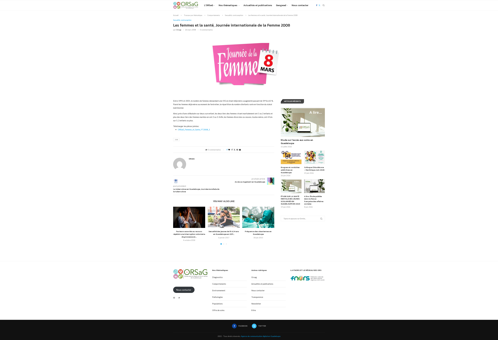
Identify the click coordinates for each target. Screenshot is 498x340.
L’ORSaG (208, 5)
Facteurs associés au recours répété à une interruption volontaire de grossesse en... (189, 234)
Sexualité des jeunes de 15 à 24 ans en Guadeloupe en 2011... (224, 233)
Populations (217, 303)
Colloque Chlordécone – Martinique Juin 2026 (314, 168)
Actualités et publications (257, 5)
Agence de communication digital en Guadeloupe (261, 336)
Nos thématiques (228, 5)
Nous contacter (300, 5)
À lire (253, 310)
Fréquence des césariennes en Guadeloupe (258, 233)
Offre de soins (218, 310)
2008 (176, 139)
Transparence (257, 297)
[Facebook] (316, 5)
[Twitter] (319, 5)
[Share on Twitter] (234, 150)
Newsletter (256, 303)
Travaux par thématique (193, 15)
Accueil (175, 15)
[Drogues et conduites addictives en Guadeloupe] (291, 157)
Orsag (178, 30)
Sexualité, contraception (234, 15)
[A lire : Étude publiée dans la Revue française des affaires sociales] (314, 186)
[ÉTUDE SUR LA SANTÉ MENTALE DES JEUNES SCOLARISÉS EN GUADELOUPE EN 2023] (291, 186)
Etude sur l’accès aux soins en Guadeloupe (297, 141)
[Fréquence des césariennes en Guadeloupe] (258, 217)
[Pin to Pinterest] (237, 150)
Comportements (213, 15)
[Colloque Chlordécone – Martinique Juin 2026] (314, 157)
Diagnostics (217, 277)
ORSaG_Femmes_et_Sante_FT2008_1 (194, 129)
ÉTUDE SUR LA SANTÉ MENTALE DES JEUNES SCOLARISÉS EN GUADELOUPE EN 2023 (290, 200)
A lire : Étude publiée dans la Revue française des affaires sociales (313, 200)
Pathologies (217, 297)
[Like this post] (229, 150)
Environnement (218, 290)
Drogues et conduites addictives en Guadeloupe (290, 170)
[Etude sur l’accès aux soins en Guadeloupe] (303, 122)
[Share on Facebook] (232, 150)
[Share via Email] (240, 150)
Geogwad (281, 5)
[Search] (323, 5)
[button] (176, 225)
